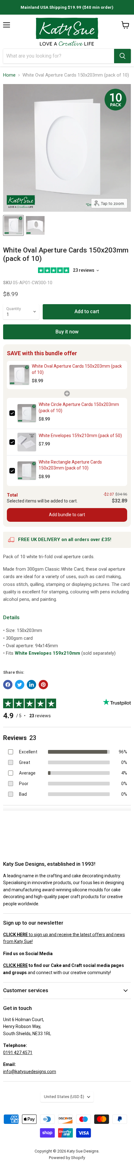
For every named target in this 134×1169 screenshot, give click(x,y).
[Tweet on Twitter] (19, 684)
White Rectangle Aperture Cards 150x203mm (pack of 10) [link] (70, 465)
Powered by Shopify (67, 1157)
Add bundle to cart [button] (67, 514)
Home (9, 75)
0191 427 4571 (17, 1052)
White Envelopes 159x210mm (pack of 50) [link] (80, 435)
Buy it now (67, 332)
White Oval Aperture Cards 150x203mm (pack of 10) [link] (77, 369)
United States (64, 1096)
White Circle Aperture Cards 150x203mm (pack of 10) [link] (79, 407)
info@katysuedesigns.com (29, 1071)
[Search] (122, 56)
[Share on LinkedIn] (31, 684)
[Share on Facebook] (7, 684)
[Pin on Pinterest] (43, 684)
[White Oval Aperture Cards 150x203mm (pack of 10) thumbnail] (13, 225)
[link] (19, 375)
